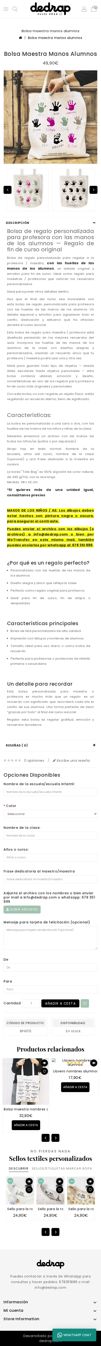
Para (8, 981)
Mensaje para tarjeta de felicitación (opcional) (47, 922)
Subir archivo (23, 909)
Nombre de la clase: (22, 828)
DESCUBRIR (19, 1168)
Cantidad (12, 1003)
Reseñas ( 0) (17, 745)
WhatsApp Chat (77, 1335)
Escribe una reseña (73, 760)
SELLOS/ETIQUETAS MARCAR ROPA (62, 1168)
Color (11, 806)
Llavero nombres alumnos (75, 1071)
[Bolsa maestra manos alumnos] (50, 117)
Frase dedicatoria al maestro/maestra (39, 871)
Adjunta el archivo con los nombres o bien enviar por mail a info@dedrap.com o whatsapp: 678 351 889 (49, 897)
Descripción (17, 223)
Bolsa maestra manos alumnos (55, 37)
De (6, 959)
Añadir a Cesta (60, 1003)
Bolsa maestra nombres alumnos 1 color (39, 1109)
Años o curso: (16, 849)
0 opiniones (34, 760)
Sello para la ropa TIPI (26, 1209)
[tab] (50, 223)
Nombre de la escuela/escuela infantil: (39, 784)
